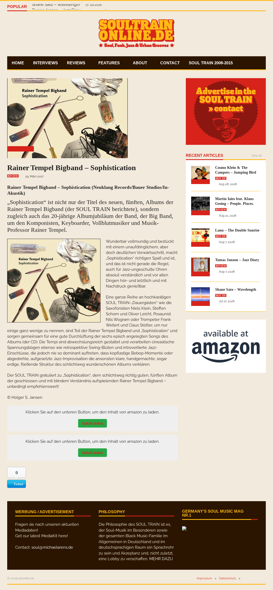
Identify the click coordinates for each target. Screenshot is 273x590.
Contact (170, 63)
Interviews (45, 63)
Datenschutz (227, 578)
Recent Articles (204, 155)
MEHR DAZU (161, 558)
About (140, 63)
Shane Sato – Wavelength (56, 6)
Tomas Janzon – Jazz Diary (237, 260)
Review (13, 176)
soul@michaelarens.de (52, 547)
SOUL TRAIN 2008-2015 (211, 63)
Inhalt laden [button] (92, 423)
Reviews (76, 63)
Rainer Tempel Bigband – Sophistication (71, 168)
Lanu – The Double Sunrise (237, 230)
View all (256, 155)
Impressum (204, 578)
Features (109, 63)
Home (18, 63)
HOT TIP (221, 178)
